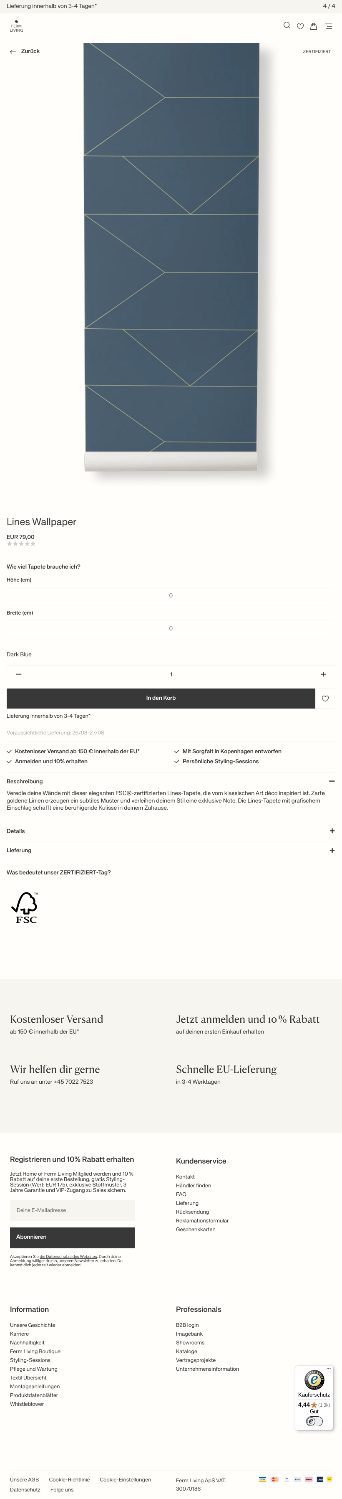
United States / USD (171, 737)
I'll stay (171, 802)
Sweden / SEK (171, 778)
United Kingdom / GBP (171, 751)
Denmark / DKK (171, 764)
